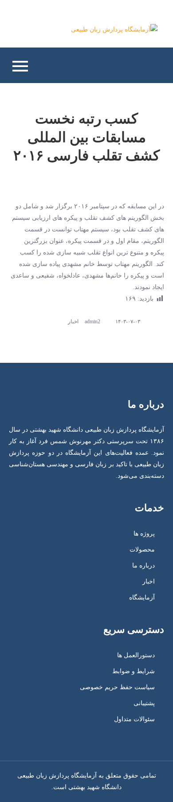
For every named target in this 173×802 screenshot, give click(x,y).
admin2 (92, 321)
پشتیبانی (144, 703)
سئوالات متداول (134, 719)
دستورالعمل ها (136, 655)
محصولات (142, 549)
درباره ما (143, 565)
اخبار (73, 321)
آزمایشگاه (142, 597)
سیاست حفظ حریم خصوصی (117, 687)
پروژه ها (144, 533)
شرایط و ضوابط (133, 671)
